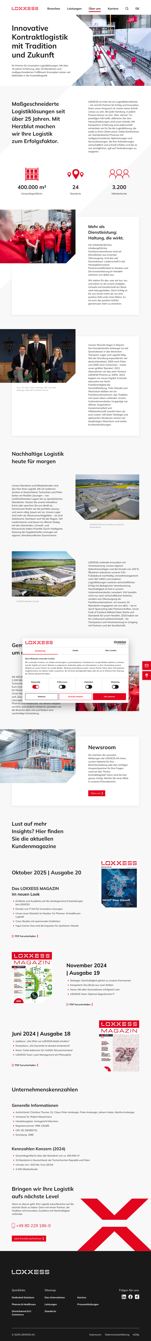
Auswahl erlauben (75, 697)
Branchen (53, 8)
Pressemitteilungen (88, 1304)
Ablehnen (42, 697)
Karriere (113, 8)
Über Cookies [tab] (111, 650)
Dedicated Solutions (23, 1297)
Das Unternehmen (55, 1297)
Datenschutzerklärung (117, 1334)
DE (137, 8)
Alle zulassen (109, 697)
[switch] (62, 687)
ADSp (136, 1334)
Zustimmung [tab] (40, 651)
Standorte (50, 1311)
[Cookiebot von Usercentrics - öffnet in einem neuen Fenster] (115, 642)
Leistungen (74, 8)
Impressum (95, 1334)
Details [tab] (75, 650)
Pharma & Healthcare (24, 1304)
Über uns (95, 8)
